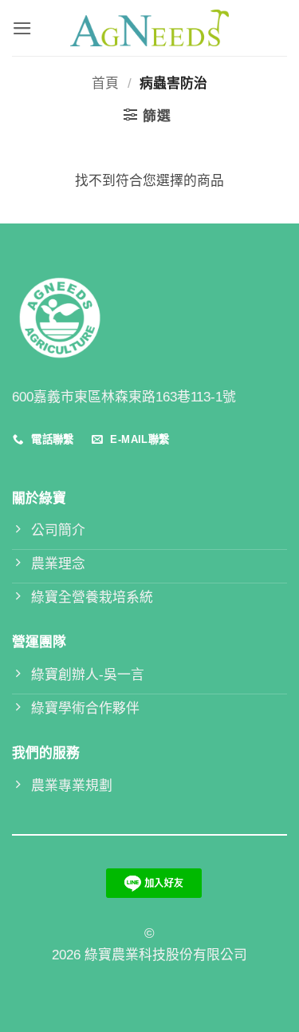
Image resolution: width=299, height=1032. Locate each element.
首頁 (105, 83)
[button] (22, 28)
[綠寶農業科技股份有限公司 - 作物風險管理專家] (150, 28)
